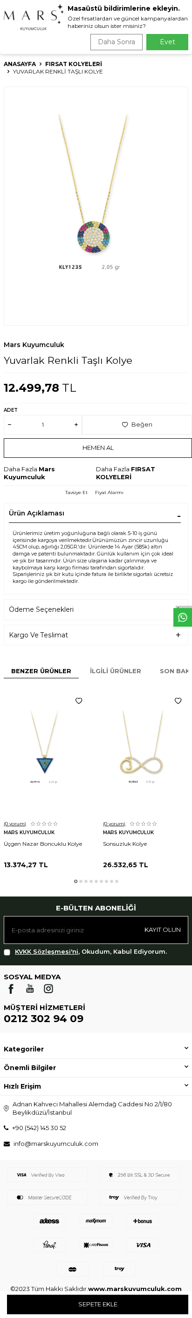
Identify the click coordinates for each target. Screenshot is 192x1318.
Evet (167, 42)
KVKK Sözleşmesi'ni (46, 951)
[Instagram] (48, 988)
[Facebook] (11, 988)
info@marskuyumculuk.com (56, 1143)
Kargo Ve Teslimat (38, 635)
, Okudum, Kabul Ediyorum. (91, 951)
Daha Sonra (116, 42)
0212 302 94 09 (43, 1018)
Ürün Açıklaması (36, 513)
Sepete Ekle (97, 1304)
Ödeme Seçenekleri (41, 609)
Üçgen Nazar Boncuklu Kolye (43, 843)
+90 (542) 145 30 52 (39, 1127)
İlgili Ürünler (115, 671)
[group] (96, 206)
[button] (75, 881)
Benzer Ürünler (41, 671)
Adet (11, 410)
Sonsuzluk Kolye (125, 843)
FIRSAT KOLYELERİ (73, 63)
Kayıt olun (162, 929)
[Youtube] (29, 988)
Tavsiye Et (76, 492)
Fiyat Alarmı (109, 492)
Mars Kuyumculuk (34, 345)
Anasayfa (20, 63)
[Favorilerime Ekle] (78, 701)
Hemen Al (98, 447)
